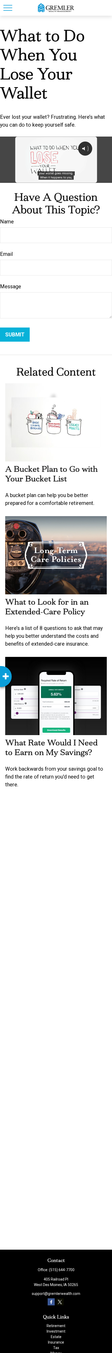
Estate (56, 1337)
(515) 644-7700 (61, 1270)
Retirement (56, 1326)
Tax (56, 1348)
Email (6, 254)
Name (7, 221)
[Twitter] (60, 1301)
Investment (56, 1331)
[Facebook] (51, 1301)
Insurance (56, 1342)
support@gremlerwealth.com (56, 1294)
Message (10, 286)
